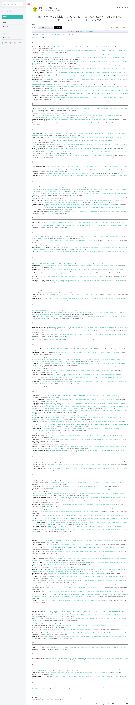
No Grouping (89, 31)
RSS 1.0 (120, 27)
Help (5, 33)
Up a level (36, 24)
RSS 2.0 (126, 27)
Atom (114, 27)
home (5, 22)
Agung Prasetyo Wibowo (12, 43)
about (5, 26)
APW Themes (17, 42)
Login (5, 16)
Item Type (82, 31)
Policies (6, 37)
